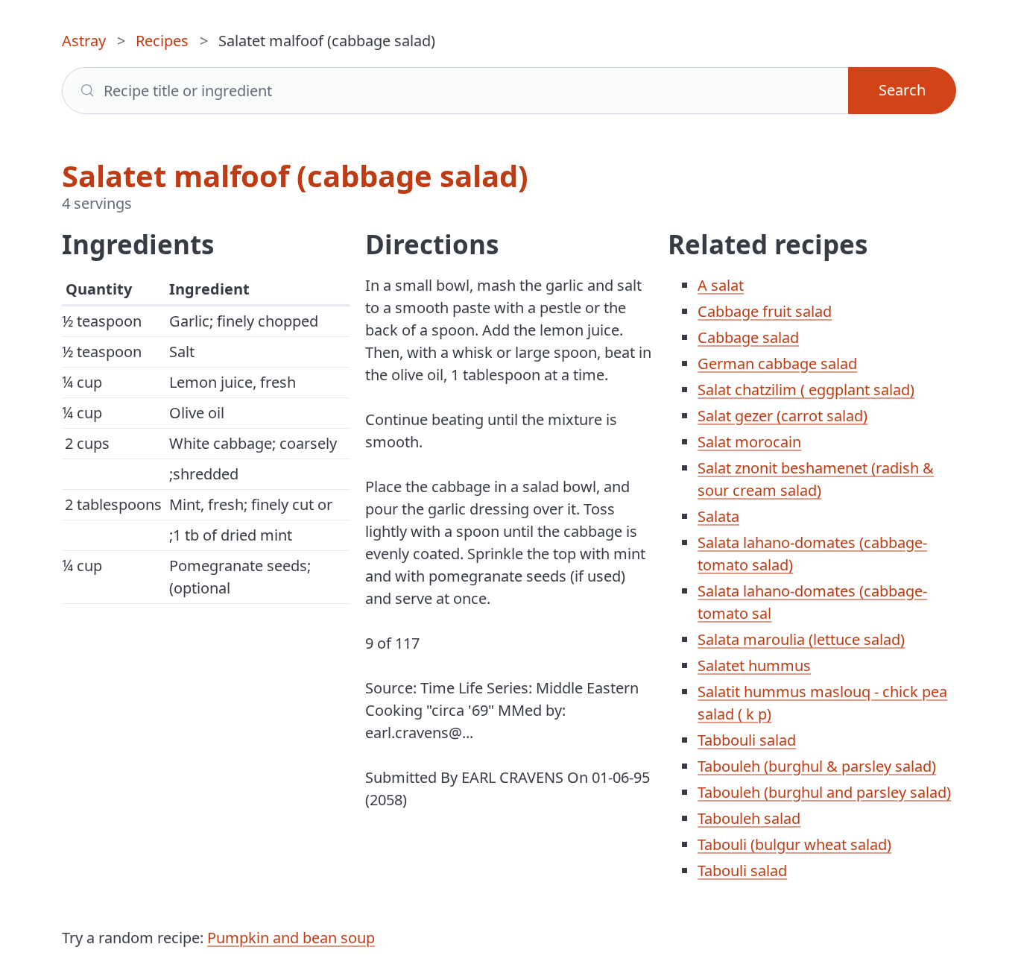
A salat (721, 285)
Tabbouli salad (747, 740)
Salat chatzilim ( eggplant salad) (806, 390)
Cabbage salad (748, 337)
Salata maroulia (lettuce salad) (801, 639)
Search (902, 90)
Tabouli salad (742, 870)
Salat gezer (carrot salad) (782, 416)
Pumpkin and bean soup (291, 938)
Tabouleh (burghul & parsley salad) (817, 766)
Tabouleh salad (749, 818)
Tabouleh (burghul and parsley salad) (824, 792)
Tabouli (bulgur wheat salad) (794, 844)
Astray (84, 41)
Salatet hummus (754, 665)
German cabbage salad (777, 363)
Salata (718, 516)
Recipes (162, 41)
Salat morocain (749, 442)
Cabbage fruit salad (765, 311)
